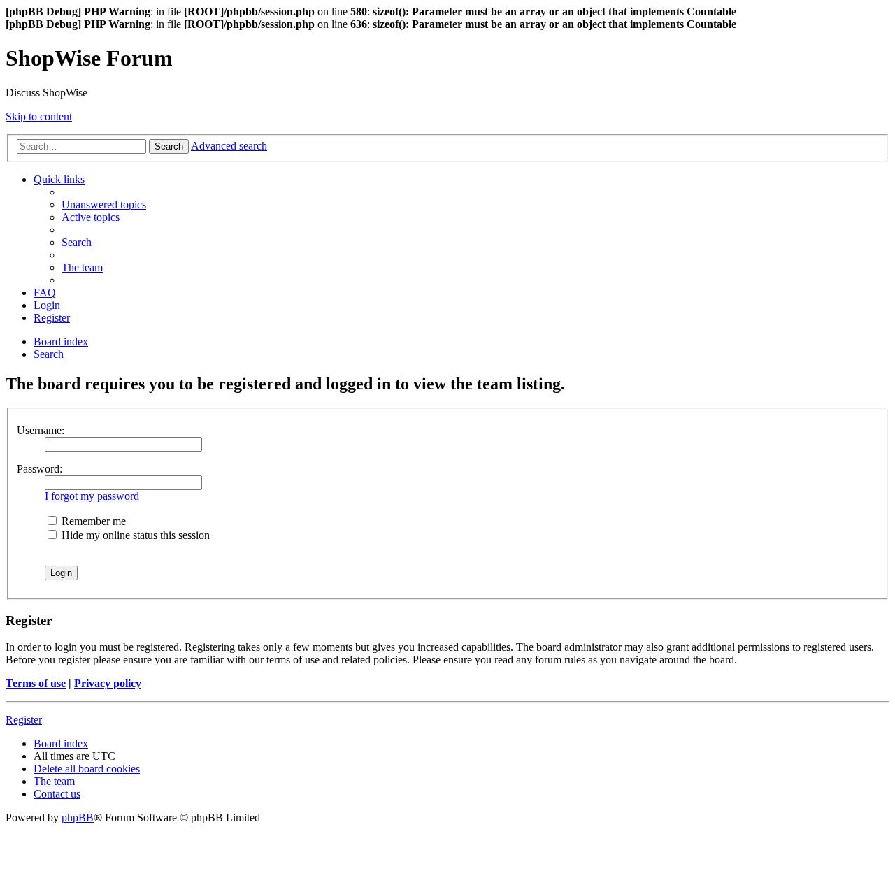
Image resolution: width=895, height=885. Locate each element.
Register (24, 720)
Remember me (92, 521)
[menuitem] (104, 204)
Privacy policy (107, 683)
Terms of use (36, 683)
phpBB (78, 817)
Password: (39, 469)
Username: (40, 430)
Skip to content (39, 116)
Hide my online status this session (134, 535)
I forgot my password (92, 496)
